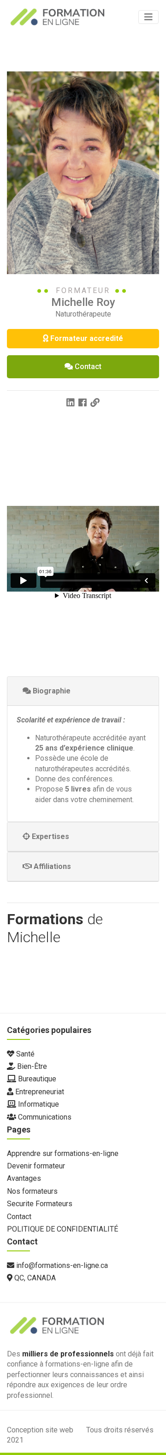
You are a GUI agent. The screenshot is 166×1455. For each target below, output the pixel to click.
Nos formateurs (32, 1191)
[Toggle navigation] (148, 17)
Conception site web (41, 1430)
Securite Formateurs (39, 1203)
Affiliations (51, 866)
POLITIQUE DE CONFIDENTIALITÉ (62, 1229)
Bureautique (36, 1078)
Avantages (24, 1178)
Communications (43, 1117)
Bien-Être (31, 1066)
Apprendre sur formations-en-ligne (63, 1153)
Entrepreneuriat (38, 1091)
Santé (24, 1054)
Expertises (49, 836)
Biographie (51, 690)
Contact (88, 366)
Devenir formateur (36, 1166)
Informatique (37, 1104)
